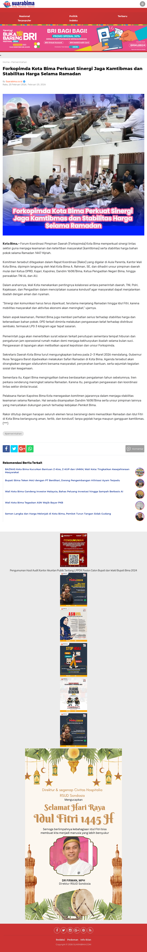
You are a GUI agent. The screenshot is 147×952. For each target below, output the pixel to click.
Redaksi (60, 939)
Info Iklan (85, 939)
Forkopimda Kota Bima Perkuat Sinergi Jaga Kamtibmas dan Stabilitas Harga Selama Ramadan (73, 71)
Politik (73, 16)
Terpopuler (24, 20)
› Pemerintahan (18, 62)
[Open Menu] (142, 4)
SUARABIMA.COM (82, 944)
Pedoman (72, 939)
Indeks (73, 20)
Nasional (24, 16)
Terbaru (122, 16)
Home (6, 62)
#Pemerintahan (13, 433)
